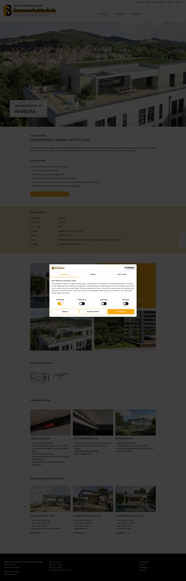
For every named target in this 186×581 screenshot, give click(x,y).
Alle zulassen (120, 311)
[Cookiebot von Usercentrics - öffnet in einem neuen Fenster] (126, 267)
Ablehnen (65, 311)
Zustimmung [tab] (64, 274)
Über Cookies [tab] (122, 274)
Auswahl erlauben (93, 311)
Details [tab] (93, 274)
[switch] (82, 303)
